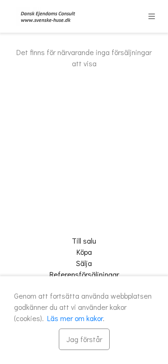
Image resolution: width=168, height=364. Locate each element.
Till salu (84, 240)
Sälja (84, 263)
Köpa (84, 252)
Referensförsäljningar (84, 274)
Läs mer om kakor (75, 318)
